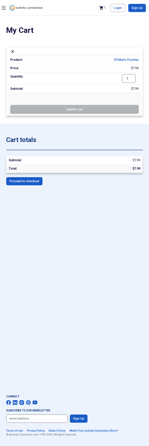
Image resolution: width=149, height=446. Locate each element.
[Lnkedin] (15, 402)
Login (118, 8)
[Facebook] (8, 402)
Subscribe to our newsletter (28, 410)
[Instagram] (21, 402)
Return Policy (57, 430)
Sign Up (137, 8)
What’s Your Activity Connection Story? (93, 430)
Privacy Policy (36, 430)
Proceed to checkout (24, 181)
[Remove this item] (12, 51)
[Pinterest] (28, 402)
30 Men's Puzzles (126, 60)
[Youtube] (35, 402)
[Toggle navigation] (4, 8)
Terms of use (14, 430)
